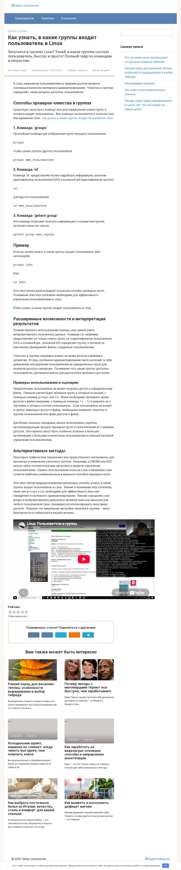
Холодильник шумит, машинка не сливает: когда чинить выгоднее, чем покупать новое (30, 748)
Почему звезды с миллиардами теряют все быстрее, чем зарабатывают (88, 687)
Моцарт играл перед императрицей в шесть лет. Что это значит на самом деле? (148, 105)
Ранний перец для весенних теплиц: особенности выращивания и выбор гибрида (31, 689)
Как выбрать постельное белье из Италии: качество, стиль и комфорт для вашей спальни (31, 808)
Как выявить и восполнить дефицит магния (87, 804)
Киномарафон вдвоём (139, 83)
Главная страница (17, 31)
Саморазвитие (24, 18)
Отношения (68, 18)
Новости (82, 70)
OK (165, 865)
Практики (47, 18)
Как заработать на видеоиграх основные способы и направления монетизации (84, 752)
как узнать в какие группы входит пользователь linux (77, 118)
